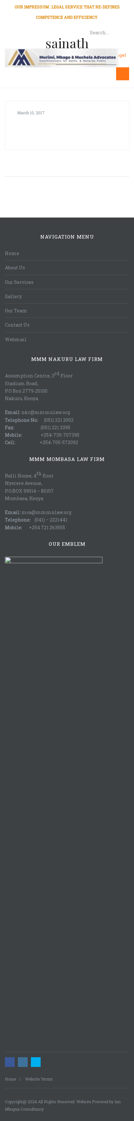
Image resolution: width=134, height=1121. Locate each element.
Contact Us (17, 325)
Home (12, 253)
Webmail (16, 339)
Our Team (16, 311)
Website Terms (39, 1079)
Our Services (19, 282)
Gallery (13, 296)
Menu (99, 74)
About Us (15, 267)
